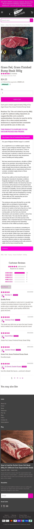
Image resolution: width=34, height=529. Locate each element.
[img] (5, 292)
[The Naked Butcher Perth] (17, 12)
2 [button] (14, 378)
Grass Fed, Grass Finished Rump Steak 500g (18, 25)
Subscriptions (5, 422)
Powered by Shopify (25, 524)
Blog (2, 415)
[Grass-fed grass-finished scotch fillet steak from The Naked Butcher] (17, 446)
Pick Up (3, 413)
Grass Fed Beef (17, 254)
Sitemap (14, 515)
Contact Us (4, 420)
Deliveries (4, 410)
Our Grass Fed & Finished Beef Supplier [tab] (16, 137)
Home (2, 25)
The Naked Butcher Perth (8, 75)
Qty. (2, 89)
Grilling (25, 254)
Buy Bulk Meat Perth (25, 517)
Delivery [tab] (5, 248)
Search (7, 515)
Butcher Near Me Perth (9, 517)
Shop (2, 408)
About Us (3, 403)
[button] (5, 73)
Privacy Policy (23, 515)
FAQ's (2, 417)
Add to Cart (17, 99)
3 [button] (17, 378)
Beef (6, 254)
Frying (10, 254)
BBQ (2, 254)
